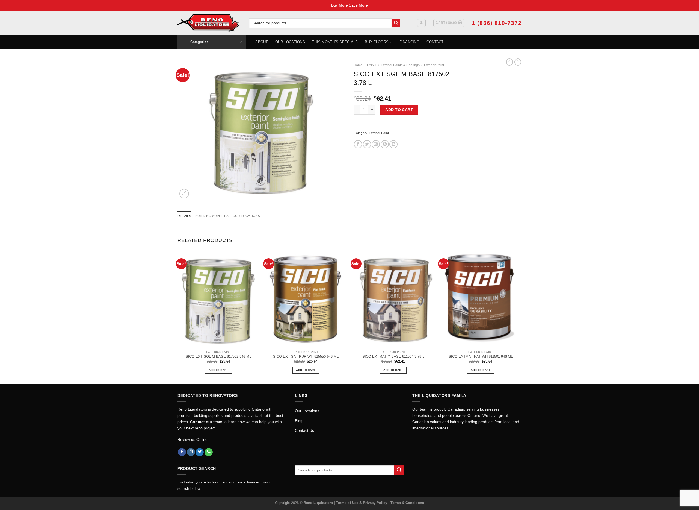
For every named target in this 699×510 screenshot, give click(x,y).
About (261, 42)
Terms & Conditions (407, 503)
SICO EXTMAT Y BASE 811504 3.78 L (393, 356)
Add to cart (399, 109)
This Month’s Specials (335, 42)
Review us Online (192, 439)
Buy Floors (377, 42)
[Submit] (396, 23)
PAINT (371, 65)
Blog (299, 420)
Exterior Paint (434, 65)
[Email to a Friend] (376, 144)
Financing (409, 42)
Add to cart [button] (218, 369)
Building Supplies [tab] (212, 216)
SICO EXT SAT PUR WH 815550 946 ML (306, 356)
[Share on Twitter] (367, 144)
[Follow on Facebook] (182, 452)
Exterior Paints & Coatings (400, 65)
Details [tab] (184, 216)
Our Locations (290, 42)
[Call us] (209, 452)
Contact (435, 42)
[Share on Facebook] (358, 144)
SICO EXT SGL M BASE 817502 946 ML (218, 356)
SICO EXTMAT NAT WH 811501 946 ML (481, 356)
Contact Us (304, 430)
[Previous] (178, 316)
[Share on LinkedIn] (393, 144)
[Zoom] (184, 193)
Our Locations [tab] (246, 216)
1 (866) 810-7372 (497, 23)
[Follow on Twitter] (200, 452)
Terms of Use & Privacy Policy (362, 503)
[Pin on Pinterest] (385, 144)
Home (358, 65)
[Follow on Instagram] (191, 452)
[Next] (521, 316)
